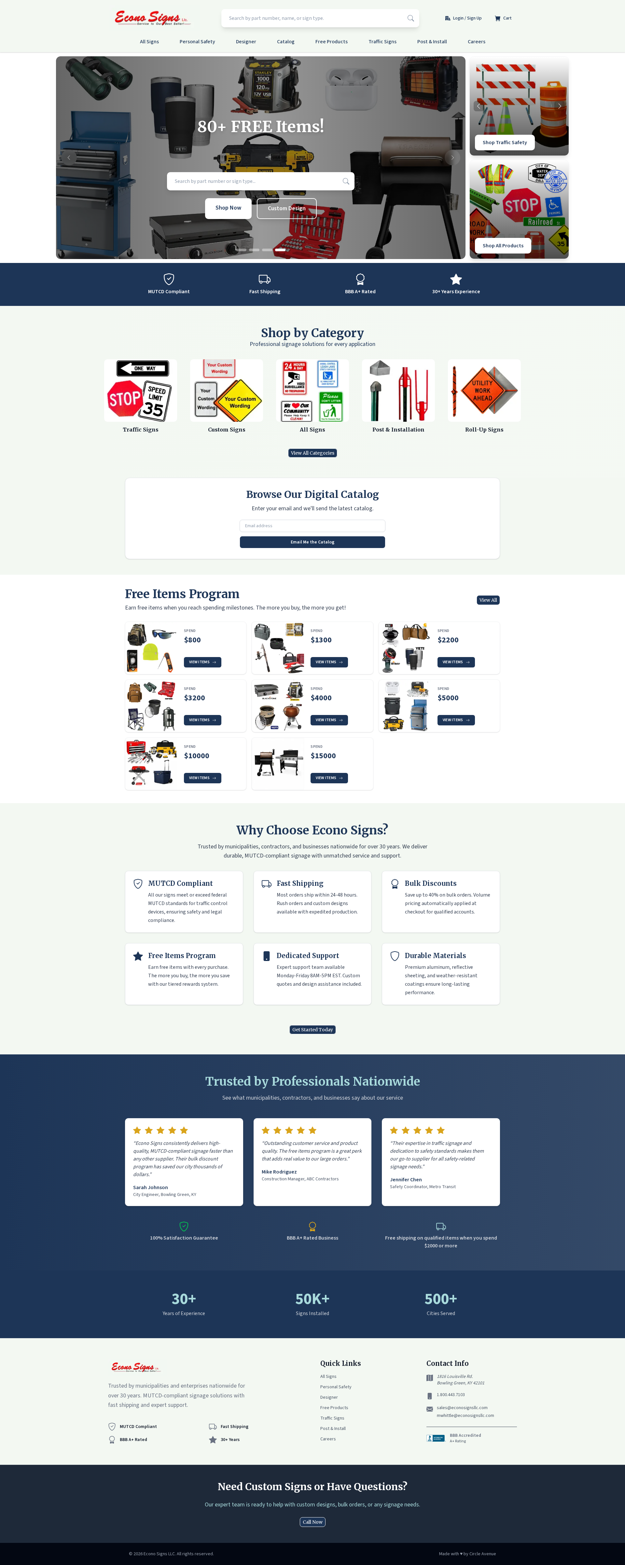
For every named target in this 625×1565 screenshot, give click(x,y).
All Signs (149, 41)
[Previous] (479, 106)
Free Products (331, 41)
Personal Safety (197, 41)
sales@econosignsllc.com (462, 1408)
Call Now (313, 1522)
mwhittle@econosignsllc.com (465, 1415)
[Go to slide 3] (267, 250)
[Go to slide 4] (280, 250)
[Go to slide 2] (254, 250)
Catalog (286, 41)
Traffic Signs (382, 41)
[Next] (559, 106)
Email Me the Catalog (312, 542)
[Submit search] (411, 18)
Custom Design (287, 208)
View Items (199, 662)
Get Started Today (312, 1030)
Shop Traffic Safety (505, 142)
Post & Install (432, 41)
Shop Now (228, 208)
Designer (246, 41)
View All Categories (312, 453)
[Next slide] (452, 158)
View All (488, 600)
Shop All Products (503, 245)
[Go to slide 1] (241, 250)
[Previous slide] (69, 158)
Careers (476, 41)
